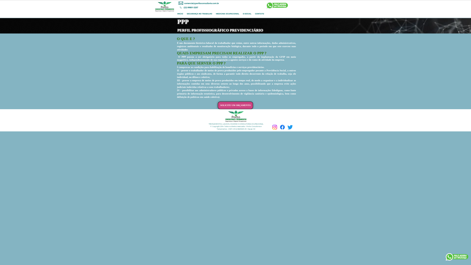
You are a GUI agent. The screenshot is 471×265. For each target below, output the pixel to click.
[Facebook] (282, 127)
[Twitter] (290, 127)
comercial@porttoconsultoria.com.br (201, 3)
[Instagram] (275, 127)
